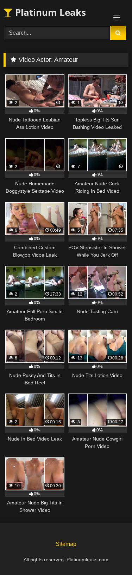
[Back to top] (110, 554)
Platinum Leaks (49, 12)
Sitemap (66, 544)
